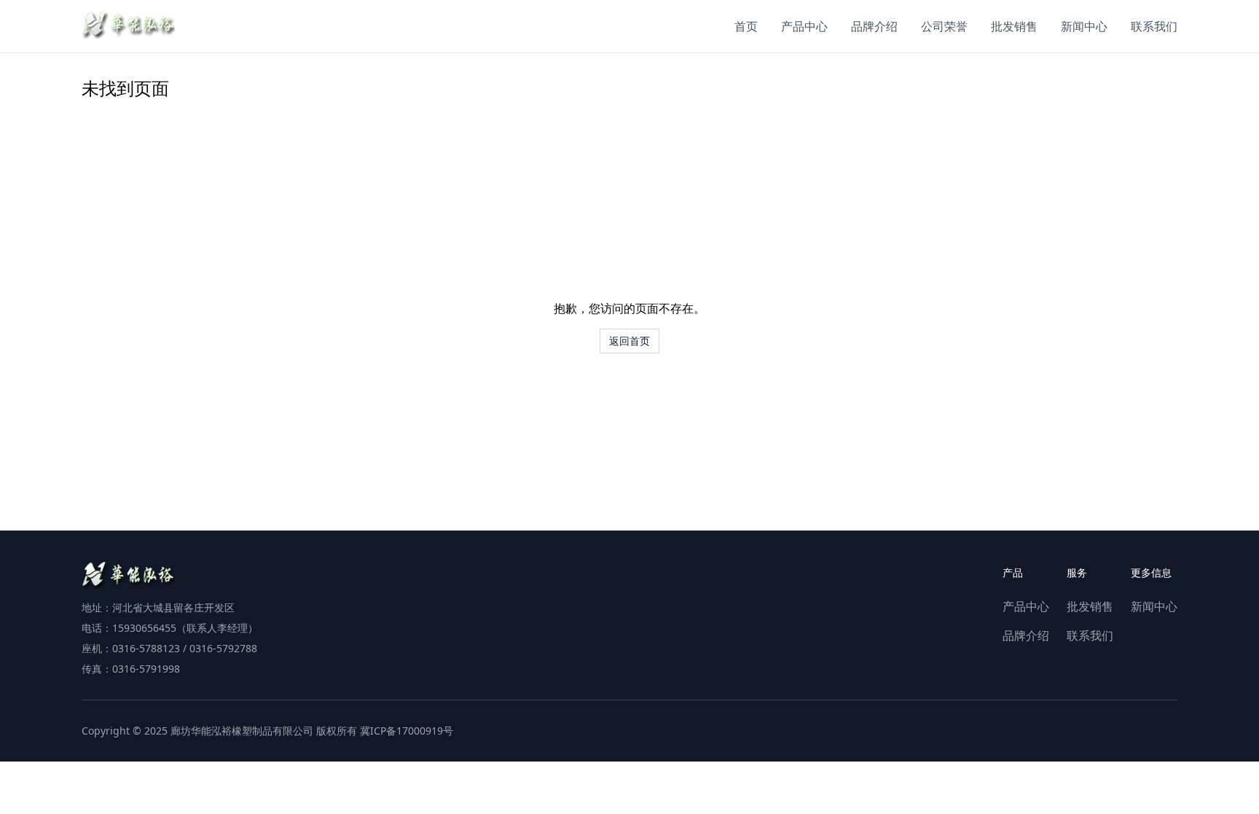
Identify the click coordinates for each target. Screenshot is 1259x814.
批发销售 (1014, 26)
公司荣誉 (944, 26)
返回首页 (629, 341)
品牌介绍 (874, 26)
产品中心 (804, 26)
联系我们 (1154, 26)
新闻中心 (1084, 26)
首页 (746, 26)
